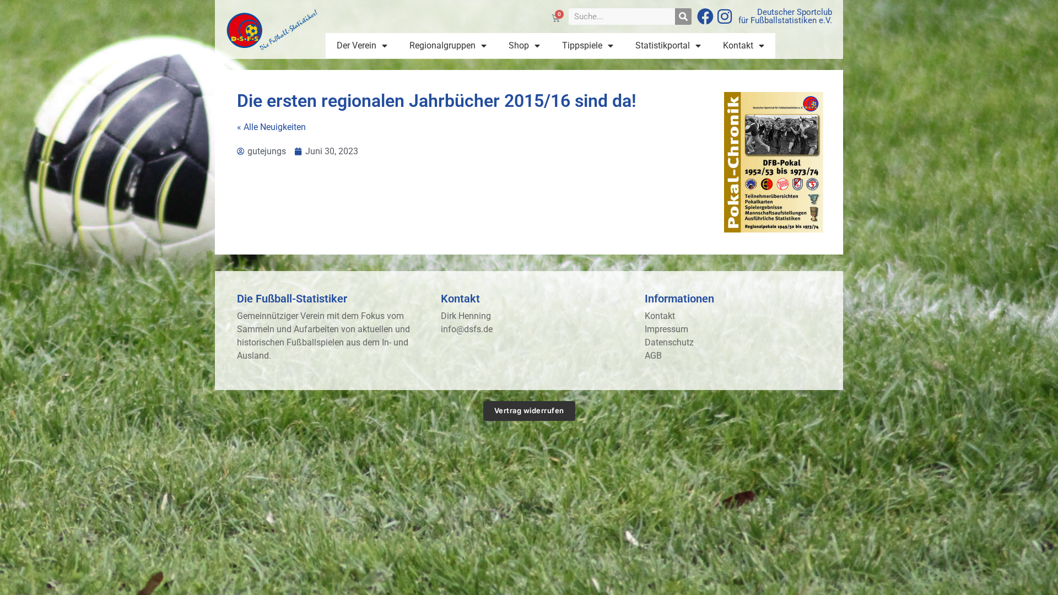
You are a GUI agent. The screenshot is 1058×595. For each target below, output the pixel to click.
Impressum (666, 329)
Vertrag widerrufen (529, 410)
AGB (653, 355)
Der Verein (356, 45)
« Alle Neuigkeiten (271, 127)
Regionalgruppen (442, 45)
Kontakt (738, 45)
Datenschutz (669, 342)
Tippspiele (582, 45)
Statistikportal (662, 45)
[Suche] (683, 16)
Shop (519, 45)
